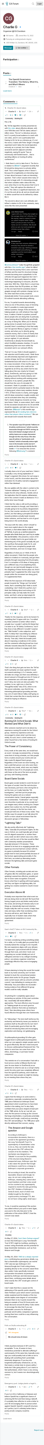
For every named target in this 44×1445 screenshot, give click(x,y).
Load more (7, 91)
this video (11, 128)
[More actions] (38, 87)
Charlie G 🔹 (13, 87)
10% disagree (13, 1332)
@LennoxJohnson (11, 265)
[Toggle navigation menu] (3, 4)
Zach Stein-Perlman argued (28, 1238)
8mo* (24, 111)
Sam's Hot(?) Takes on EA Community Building (23, 929)
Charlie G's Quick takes (16, 108)
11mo (20, 933)
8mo (25, 464)
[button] (6, 111)
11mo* (24, 711)
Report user (39, 1430)
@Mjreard (16, 409)
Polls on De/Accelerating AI (15, 1325)
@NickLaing (20, 451)
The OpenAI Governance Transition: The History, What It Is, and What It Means (23, 82)
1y (20, 1329)
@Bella (16, 166)
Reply (7, 455)
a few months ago (18, 267)
